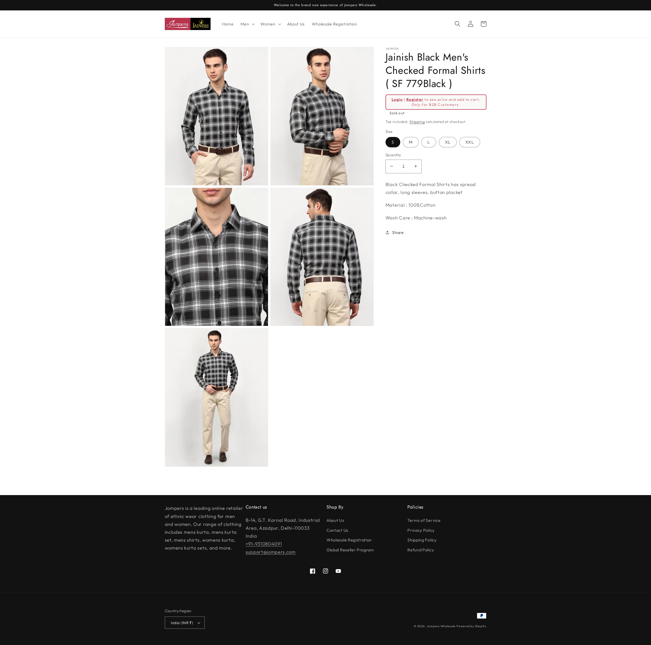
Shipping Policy (421, 539)
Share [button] (398, 232)
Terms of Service (423, 520)
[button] (247, 24)
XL (448, 142)
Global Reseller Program (350, 549)
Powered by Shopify (471, 626)
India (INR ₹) (182, 622)
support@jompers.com (271, 552)
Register (414, 99)
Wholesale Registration (349, 539)
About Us (335, 520)
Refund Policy (420, 549)
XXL (469, 142)
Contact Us (337, 530)
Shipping (417, 121)
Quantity (393, 154)
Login (397, 99)
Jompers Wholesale (441, 626)
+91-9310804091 (264, 544)
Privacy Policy (421, 530)
